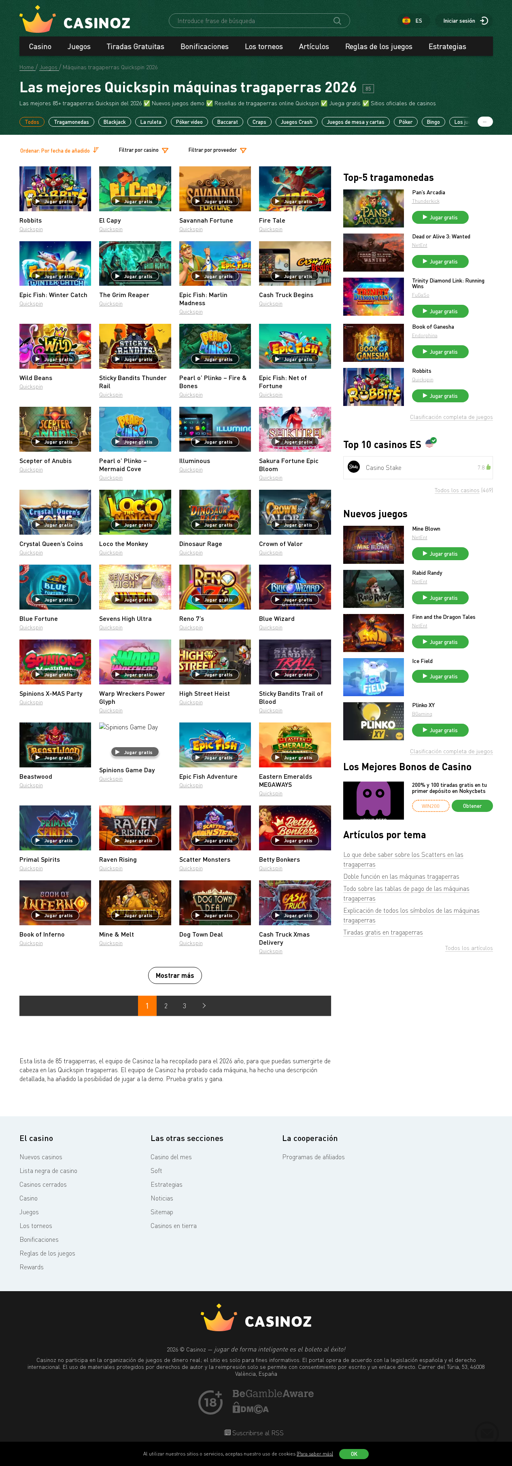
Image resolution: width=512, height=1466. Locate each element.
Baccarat (227, 122)
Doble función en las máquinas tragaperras (401, 876)
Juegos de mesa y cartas (356, 122)
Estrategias (447, 46)
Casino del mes (171, 1157)
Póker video (189, 122)
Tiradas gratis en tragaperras (383, 932)
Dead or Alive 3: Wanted (441, 236)
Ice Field (422, 661)
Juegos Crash (296, 122)
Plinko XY (423, 705)
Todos (32, 122)
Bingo (433, 122)
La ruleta (150, 122)
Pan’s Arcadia (428, 192)
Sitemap (162, 1212)
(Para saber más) (315, 1454)
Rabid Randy (427, 573)
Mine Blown (426, 528)
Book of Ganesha (433, 326)
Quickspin (31, 228)
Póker (405, 122)
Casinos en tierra (174, 1226)
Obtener (472, 806)
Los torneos (264, 46)
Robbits (421, 371)
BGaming (422, 714)
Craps (259, 122)
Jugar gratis (58, 201)
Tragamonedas (71, 122)
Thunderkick (426, 201)
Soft (156, 1170)
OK (354, 1454)
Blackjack (115, 122)
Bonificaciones (205, 46)
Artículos (314, 46)
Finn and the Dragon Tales (444, 617)
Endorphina (425, 335)
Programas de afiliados (313, 1157)
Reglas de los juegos (378, 46)
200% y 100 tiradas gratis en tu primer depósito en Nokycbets (449, 788)
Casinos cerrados (43, 1184)
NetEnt (419, 245)
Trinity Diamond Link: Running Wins (448, 283)
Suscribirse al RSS (257, 1433)
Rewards (31, 1267)
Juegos (79, 46)
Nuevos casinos (40, 1157)
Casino (40, 46)
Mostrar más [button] (175, 975)
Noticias (162, 1198)
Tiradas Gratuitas (135, 46)
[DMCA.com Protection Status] (251, 1411)
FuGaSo (420, 295)
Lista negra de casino (48, 1170)
